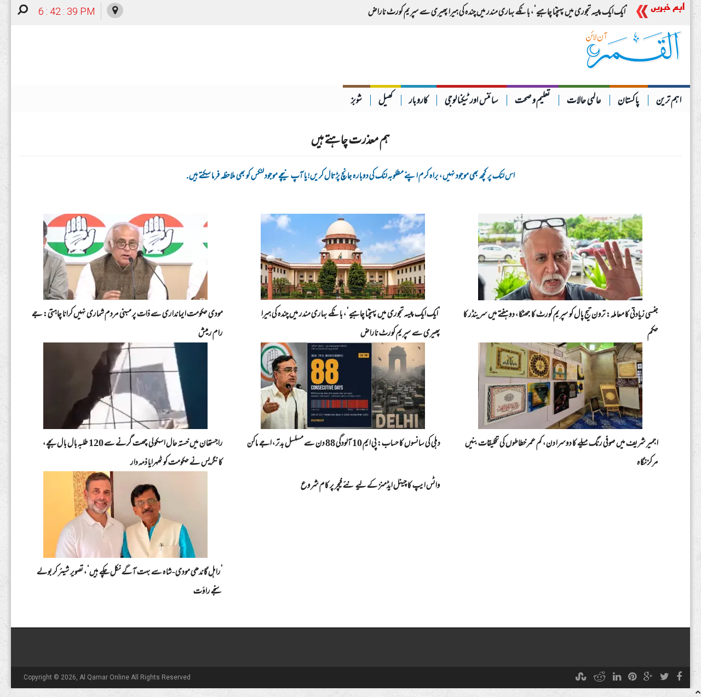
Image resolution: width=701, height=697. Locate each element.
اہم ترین (669, 101)
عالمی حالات (584, 101)
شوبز (356, 101)
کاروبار (418, 101)
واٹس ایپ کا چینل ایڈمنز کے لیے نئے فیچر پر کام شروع (370, 486)
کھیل (385, 101)
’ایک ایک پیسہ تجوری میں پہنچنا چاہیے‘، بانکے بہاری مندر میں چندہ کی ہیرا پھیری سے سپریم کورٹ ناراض (498, 12)
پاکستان (629, 101)
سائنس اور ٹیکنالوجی (471, 101)
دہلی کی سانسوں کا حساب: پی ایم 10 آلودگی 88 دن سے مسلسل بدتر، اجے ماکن (343, 444)
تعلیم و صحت (532, 101)
